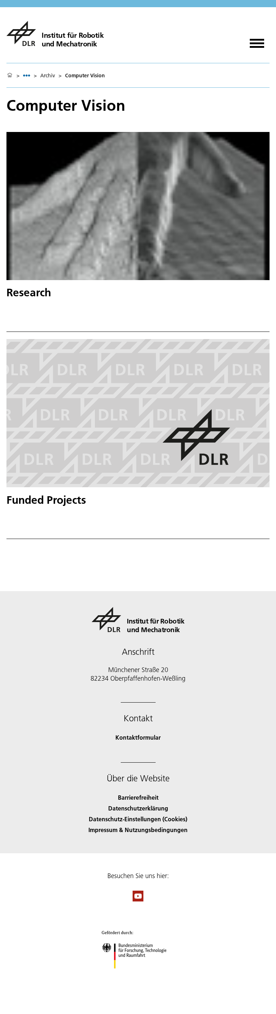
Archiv (47, 75)
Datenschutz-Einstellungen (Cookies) (138, 819)
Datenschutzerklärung (138, 808)
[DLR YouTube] (138, 899)
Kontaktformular (138, 737)
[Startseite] (9, 75)
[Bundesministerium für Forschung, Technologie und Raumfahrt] (138, 976)
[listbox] (26, 75)
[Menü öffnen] (257, 41)
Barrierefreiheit (138, 797)
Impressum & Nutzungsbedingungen (138, 829)
